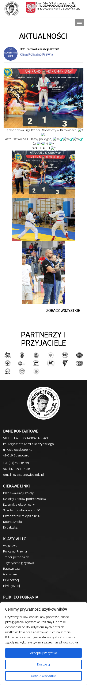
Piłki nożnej (11, 580)
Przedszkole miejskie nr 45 (22, 516)
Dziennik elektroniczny (19, 504)
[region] (43, 643)
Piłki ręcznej (11, 586)
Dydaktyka (10, 527)
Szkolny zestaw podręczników (24, 499)
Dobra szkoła (12, 522)
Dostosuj (43, 664)
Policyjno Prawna (15, 551)
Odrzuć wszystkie (43, 676)
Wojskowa (10, 546)
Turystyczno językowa (18, 563)
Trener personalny (16, 557)
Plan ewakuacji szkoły (18, 493)
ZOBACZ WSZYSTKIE (63, 310)
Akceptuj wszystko (43, 653)
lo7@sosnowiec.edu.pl (28, 475)
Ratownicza (11, 569)
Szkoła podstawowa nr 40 (21, 510)
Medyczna (10, 574)
